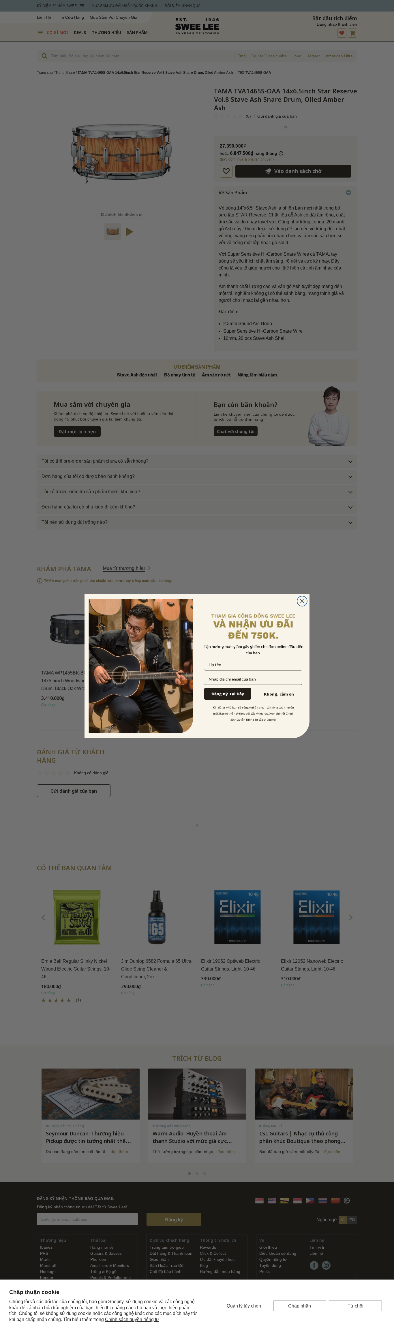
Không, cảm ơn (279, 694)
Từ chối (355, 1305)
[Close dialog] (302, 601)
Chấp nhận (299, 1305)
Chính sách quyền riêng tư (132, 1319)
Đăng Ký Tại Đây (227, 694)
